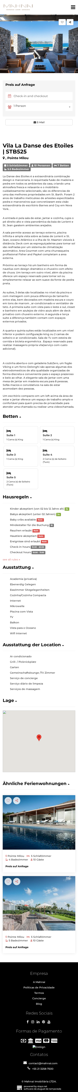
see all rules (11, 559)
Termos (39, 993)
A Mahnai (39, 982)
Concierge (39, 998)
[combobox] (43, 107)
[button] (11, 72)
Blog (39, 1003)
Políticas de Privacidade (39, 987)
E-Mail (40, 122)
